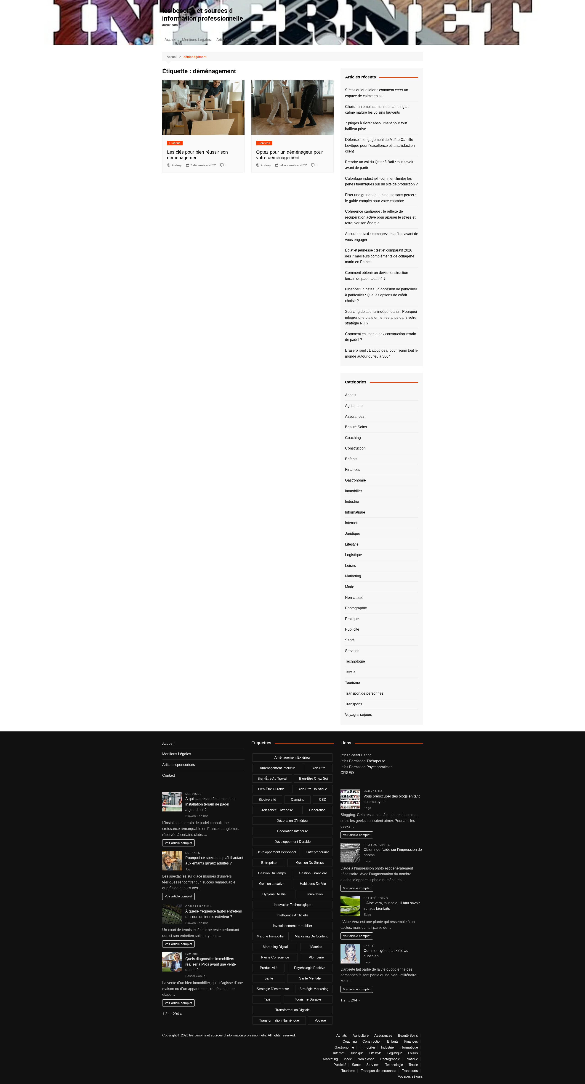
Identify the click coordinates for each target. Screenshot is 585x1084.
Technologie (355, 661)
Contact (261, 40)
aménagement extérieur (292, 757)
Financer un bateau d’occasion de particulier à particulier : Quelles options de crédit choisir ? (381, 295)
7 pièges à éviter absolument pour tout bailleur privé (376, 126)
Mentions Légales (196, 40)
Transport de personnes (364, 693)
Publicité (352, 629)
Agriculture (354, 406)
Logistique (353, 555)
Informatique (355, 512)
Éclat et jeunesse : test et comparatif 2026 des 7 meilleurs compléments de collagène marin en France (379, 256)
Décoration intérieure (292, 831)
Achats (350, 395)
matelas (316, 947)
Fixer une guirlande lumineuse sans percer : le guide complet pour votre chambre (380, 198)
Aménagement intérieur (277, 768)
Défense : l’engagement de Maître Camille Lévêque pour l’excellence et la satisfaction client (380, 145)
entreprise (269, 863)
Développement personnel (276, 852)
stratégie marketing (313, 989)
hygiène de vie (274, 894)
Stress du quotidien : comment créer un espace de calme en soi (376, 93)
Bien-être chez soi (313, 778)
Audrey (176, 165)
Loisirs (350, 565)
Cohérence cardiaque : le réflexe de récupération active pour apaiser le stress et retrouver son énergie (380, 217)
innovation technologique (292, 905)
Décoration (317, 810)
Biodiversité (267, 799)
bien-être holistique (312, 789)
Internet (351, 523)
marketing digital (275, 947)
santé (268, 978)
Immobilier (353, 491)
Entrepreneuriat (317, 852)
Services (264, 143)
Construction (355, 448)
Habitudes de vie (313, 884)
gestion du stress (310, 863)
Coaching (353, 438)
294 (176, 1014)
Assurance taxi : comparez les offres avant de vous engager (381, 237)
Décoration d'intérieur (293, 820)
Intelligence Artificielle (292, 915)
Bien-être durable (271, 789)
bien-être (318, 768)
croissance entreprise (276, 810)
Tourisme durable (308, 999)
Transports (353, 704)
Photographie (356, 608)
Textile (350, 672)
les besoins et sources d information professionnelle (202, 14)
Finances (352, 469)
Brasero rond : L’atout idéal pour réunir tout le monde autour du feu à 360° (381, 353)
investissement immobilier (292, 926)
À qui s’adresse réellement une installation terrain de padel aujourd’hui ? (210, 804)
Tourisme (352, 683)
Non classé (354, 598)
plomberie (316, 957)
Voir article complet (178, 843)
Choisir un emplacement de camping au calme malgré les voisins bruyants (377, 110)
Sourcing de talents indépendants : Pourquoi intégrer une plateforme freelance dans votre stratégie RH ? (381, 317)
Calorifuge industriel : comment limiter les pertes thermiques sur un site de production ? (381, 181)
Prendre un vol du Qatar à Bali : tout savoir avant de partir (379, 165)
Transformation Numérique (279, 1020)
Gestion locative (271, 884)
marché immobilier (271, 936)
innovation (315, 894)
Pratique (174, 143)
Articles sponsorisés (232, 40)
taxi (267, 999)
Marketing (353, 576)
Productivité (268, 968)
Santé (350, 640)
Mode (349, 587)
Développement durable (292, 841)
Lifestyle (352, 544)
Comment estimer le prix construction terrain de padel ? (380, 337)
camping (297, 799)
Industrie (352, 501)
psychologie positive (309, 968)
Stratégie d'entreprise (273, 989)
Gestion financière (313, 873)
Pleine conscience (275, 957)
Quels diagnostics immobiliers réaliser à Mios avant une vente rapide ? (210, 964)
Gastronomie (355, 480)
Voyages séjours (358, 715)
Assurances (354, 416)
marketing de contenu (311, 936)
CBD (322, 799)
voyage (320, 1020)
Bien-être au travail (272, 778)
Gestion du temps (272, 873)
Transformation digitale (292, 1010)
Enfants (351, 459)
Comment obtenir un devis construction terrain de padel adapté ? (376, 276)
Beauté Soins (356, 427)
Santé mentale (310, 978)
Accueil (171, 40)
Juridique (352, 533)
